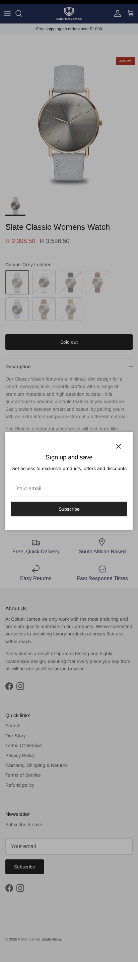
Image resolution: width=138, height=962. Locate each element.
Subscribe (69, 509)
